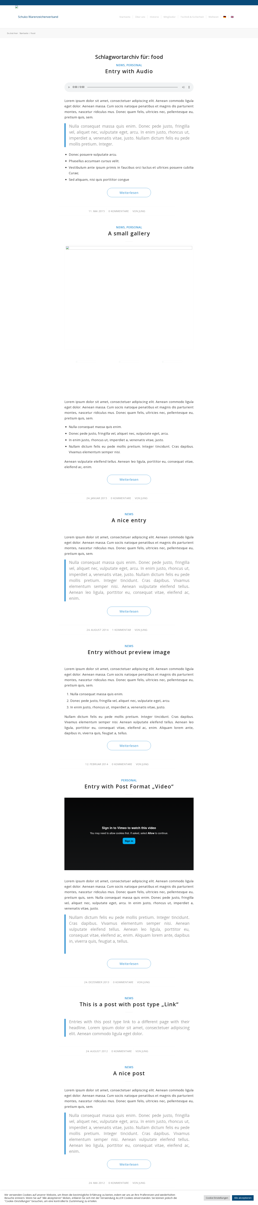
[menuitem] (125, 16)
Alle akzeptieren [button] (243, 1197)
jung (142, 211)
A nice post (129, 1073)
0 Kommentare (118, 211)
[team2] (128, 370)
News (120, 65)
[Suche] (239, 16)
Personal (134, 65)
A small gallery (129, 233)
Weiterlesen (129, 192)
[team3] (129, 297)
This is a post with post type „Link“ (129, 1004)
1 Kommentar (121, 629)
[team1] (172, 370)
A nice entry (129, 520)
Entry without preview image (129, 652)
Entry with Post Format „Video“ (129, 786)
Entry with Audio (129, 71)
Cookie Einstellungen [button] (217, 1197)
